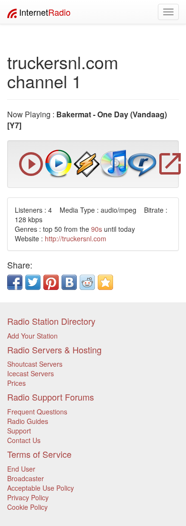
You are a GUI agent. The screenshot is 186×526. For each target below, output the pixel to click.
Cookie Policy (27, 507)
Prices (16, 383)
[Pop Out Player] (31, 173)
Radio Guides (27, 421)
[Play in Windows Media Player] (58, 163)
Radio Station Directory (51, 321)
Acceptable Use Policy (40, 488)
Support (19, 430)
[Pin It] (51, 282)
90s (96, 229)
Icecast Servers (30, 373)
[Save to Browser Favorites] (105, 282)
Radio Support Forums (50, 397)
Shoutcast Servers (34, 364)
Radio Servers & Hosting (54, 349)
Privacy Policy (28, 497)
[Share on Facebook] (14, 282)
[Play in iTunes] (114, 163)
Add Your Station (32, 335)
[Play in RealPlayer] (142, 163)
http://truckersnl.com (75, 238)
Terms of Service (39, 454)
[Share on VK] (69, 282)
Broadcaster (25, 478)
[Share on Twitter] (33, 282)
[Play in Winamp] (86, 163)
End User (21, 469)
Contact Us (24, 440)
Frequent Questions (37, 411)
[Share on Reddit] (87, 282)
